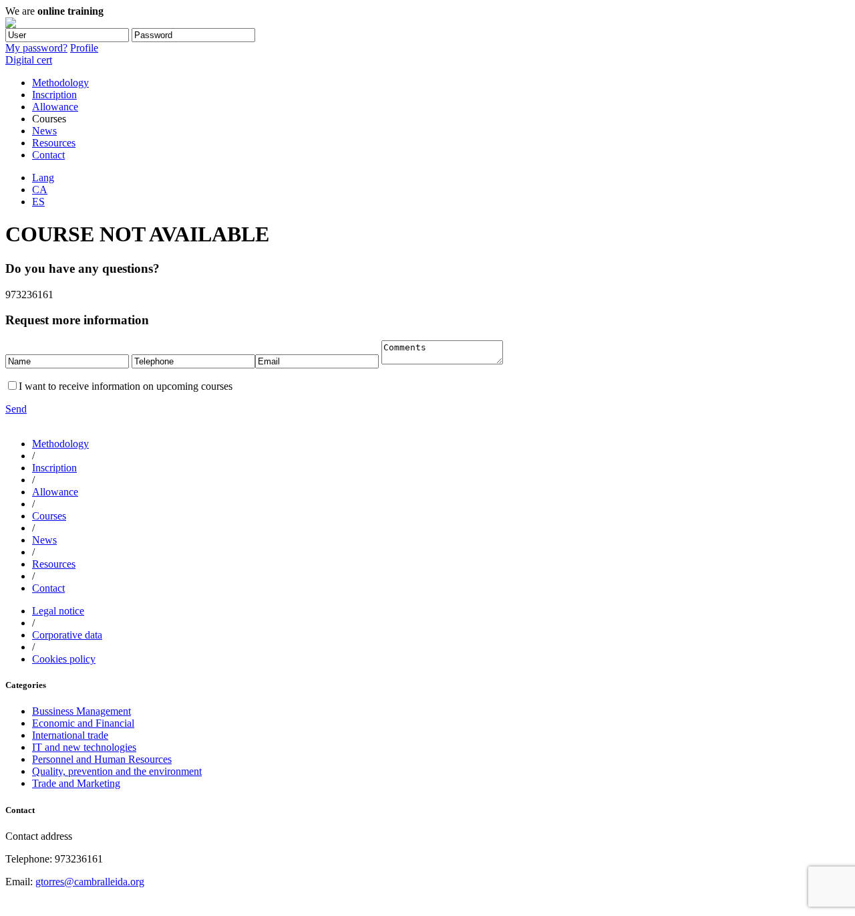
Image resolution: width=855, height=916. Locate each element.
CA (39, 189)
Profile (84, 47)
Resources (53, 142)
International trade (70, 735)
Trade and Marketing (76, 783)
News (44, 130)
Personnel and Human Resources (102, 759)
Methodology (60, 82)
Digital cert (28, 60)
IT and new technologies (84, 747)
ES (38, 201)
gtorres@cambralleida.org (89, 881)
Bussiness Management (81, 711)
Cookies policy (64, 659)
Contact (48, 154)
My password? (36, 47)
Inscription (54, 94)
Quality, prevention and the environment (117, 771)
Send (16, 409)
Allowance (55, 106)
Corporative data (67, 635)
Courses (49, 516)
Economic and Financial (83, 723)
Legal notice (58, 610)
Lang (43, 177)
